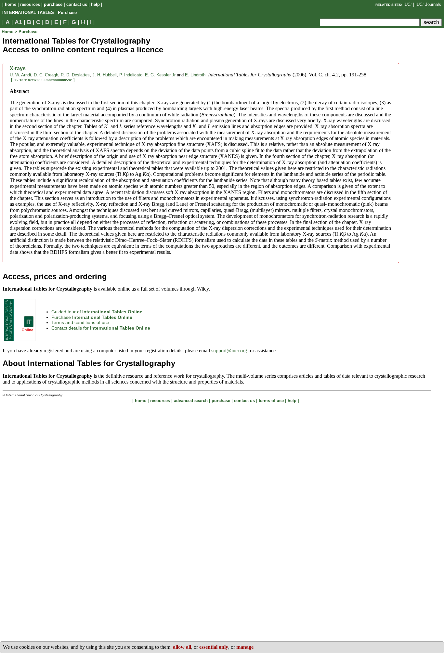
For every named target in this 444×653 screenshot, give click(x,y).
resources (30, 4)
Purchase (91, 317)
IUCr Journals (428, 4)
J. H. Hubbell (104, 74)
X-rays (18, 68)
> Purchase (26, 31)
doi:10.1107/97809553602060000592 (43, 80)
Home (8, 31)
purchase (53, 4)
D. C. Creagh (46, 74)
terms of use (271, 400)
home (10, 4)
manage (245, 647)
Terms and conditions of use (80, 322)
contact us (76, 4)
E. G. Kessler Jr (160, 74)
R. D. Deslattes (75, 74)
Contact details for (100, 328)
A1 (18, 22)
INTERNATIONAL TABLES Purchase (39, 12)
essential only (213, 647)
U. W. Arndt (20, 74)
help (95, 4)
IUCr (407, 4)
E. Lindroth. (196, 74)
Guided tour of (96, 311)
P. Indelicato (130, 74)
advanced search (191, 400)
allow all (182, 647)
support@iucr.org (229, 350)
